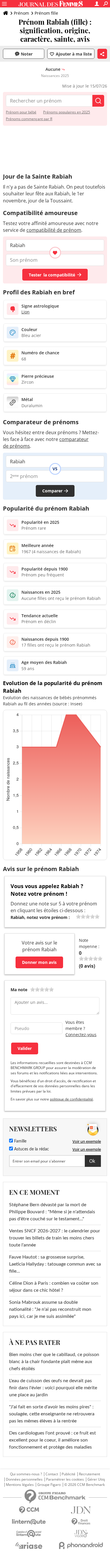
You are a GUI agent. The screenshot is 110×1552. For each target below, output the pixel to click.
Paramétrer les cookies (65, 1479)
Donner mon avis (39, 962)
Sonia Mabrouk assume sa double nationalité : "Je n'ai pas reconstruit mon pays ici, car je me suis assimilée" (50, 1309)
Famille (19, 1141)
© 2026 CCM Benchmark (84, 1485)
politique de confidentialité (71, 1099)
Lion (25, 312)
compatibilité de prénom (53, 230)
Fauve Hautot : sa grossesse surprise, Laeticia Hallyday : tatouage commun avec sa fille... (55, 1264)
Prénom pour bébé (21, 112)
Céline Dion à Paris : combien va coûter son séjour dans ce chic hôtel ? (53, 1287)
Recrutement (89, 1474)
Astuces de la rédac (31, 1149)
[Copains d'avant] (29, 1533)
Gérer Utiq (96, 1479)
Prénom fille (46, 13)
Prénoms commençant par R (29, 118)
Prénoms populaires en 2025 (66, 112)
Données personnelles (24, 1479)
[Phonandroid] (81, 1545)
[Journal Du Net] (81, 1510)
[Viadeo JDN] (81, 1533)
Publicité (68, 1474)
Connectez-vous (81, 1034)
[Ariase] (29, 1545)
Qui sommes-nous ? (26, 1474)
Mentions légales (20, 1485)
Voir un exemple (86, 1141)
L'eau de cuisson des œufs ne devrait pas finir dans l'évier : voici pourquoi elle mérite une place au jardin (53, 1387)
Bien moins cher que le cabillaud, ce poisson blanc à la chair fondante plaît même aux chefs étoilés (54, 1361)
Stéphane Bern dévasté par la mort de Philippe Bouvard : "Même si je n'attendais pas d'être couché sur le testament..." (52, 1211)
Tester (52, 275)
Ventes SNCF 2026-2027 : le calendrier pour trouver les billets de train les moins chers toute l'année (54, 1238)
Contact (51, 1474)
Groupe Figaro (49, 1485)
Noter (27, 54)
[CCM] (29, 1510)
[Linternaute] (29, 1522)
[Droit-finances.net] (81, 1522)
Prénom (21, 13)
